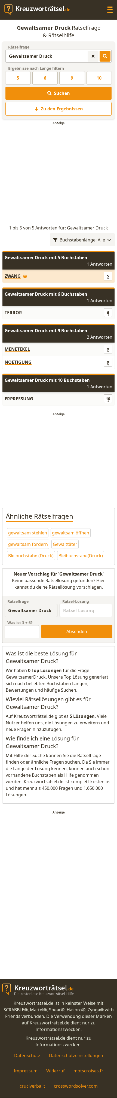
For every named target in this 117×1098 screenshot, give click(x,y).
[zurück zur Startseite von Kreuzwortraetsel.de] (40, 9)
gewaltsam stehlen (27, 533)
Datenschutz (27, 1055)
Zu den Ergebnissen (62, 109)
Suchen (62, 93)
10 (99, 78)
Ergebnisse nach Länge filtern (36, 68)
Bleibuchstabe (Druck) (31, 556)
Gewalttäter (65, 544)
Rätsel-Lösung (75, 601)
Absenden (76, 631)
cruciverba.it (32, 1086)
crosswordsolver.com (76, 1086)
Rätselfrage (18, 47)
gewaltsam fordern (28, 544)
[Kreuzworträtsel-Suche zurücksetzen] (93, 56)
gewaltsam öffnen (70, 533)
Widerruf (55, 1071)
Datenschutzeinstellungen (76, 1055)
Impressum (26, 1071)
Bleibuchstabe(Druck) (81, 556)
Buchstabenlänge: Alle (82, 240)
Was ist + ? (20, 622)
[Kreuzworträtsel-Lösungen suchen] (105, 56)
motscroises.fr (88, 1071)
